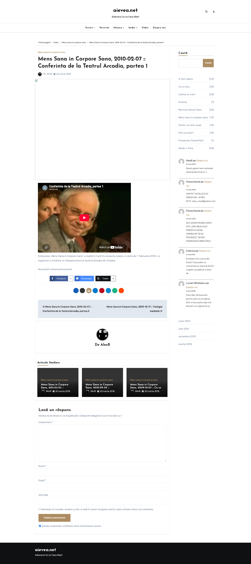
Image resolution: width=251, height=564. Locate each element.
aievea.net (125, 10)
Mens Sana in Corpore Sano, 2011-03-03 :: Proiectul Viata (54, 387)
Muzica (118, 28)
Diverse (183, 102)
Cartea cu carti (187, 94)
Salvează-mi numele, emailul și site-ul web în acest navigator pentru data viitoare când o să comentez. (97, 509)
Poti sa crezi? (186, 132)
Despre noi (159, 28)
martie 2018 (185, 344)
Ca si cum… (185, 86)
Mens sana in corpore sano (51, 52)
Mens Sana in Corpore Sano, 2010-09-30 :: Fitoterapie (99, 387)
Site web (43, 495)
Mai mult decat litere (190, 109)
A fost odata (186, 79)
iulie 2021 (184, 328)
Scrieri (89, 28)
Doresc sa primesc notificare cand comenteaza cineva (71, 526)
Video (145, 28)
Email (42, 480)
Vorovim (104, 28)
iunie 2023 (184, 321)
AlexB (49, 74)
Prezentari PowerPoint (191, 140)
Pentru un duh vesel (190, 125)
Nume (42, 466)
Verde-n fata (186, 148)
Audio (132, 28)
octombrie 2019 (187, 336)
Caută (183, 53)
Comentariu (45, 422)
